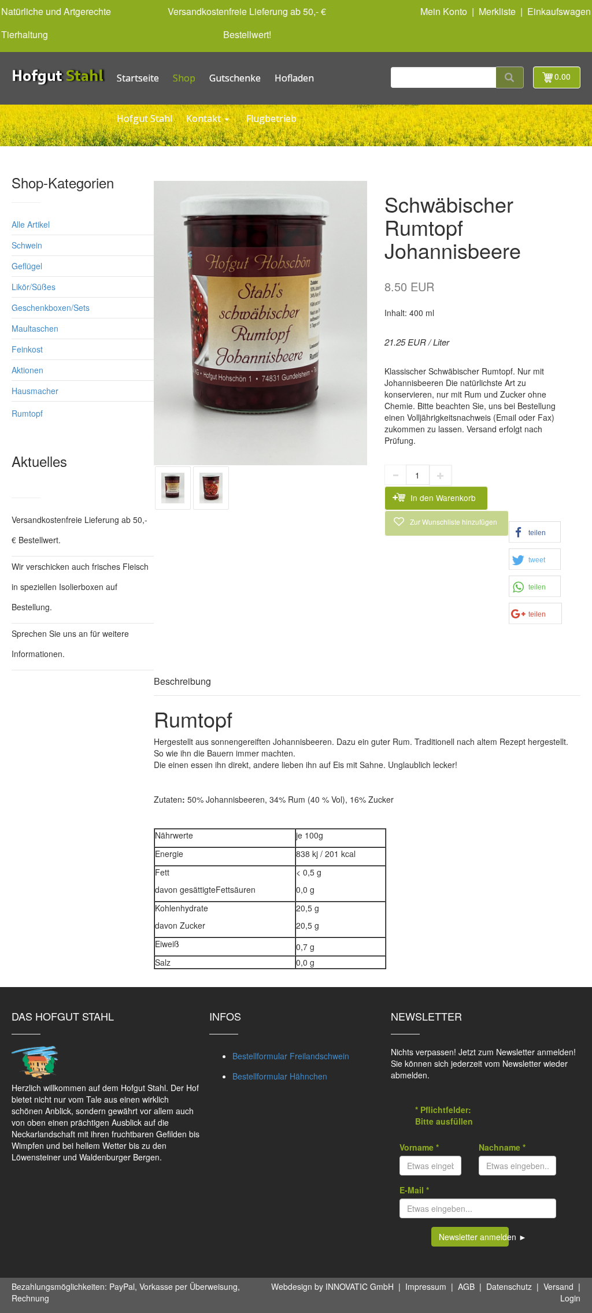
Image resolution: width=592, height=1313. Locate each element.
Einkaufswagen (559, 11)
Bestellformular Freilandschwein (290, 1056)
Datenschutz (509, 1286)
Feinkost (27, 349)
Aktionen (27, 370)
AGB (466, 1286)
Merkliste (497, 11)
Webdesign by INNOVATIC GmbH (332, 1286)
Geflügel (27, 266)
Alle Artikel (31, 224)
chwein (29, 245)
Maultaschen (35, 328)
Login (570, 1298)
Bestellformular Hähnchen (279, 1076)
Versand (558, 1286)
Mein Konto (443, 11)
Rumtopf (27, 413)
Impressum (425, 1286)
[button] (534, 532)
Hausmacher (35, 390)
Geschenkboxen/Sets (51, 307)
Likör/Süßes (34, 286)
